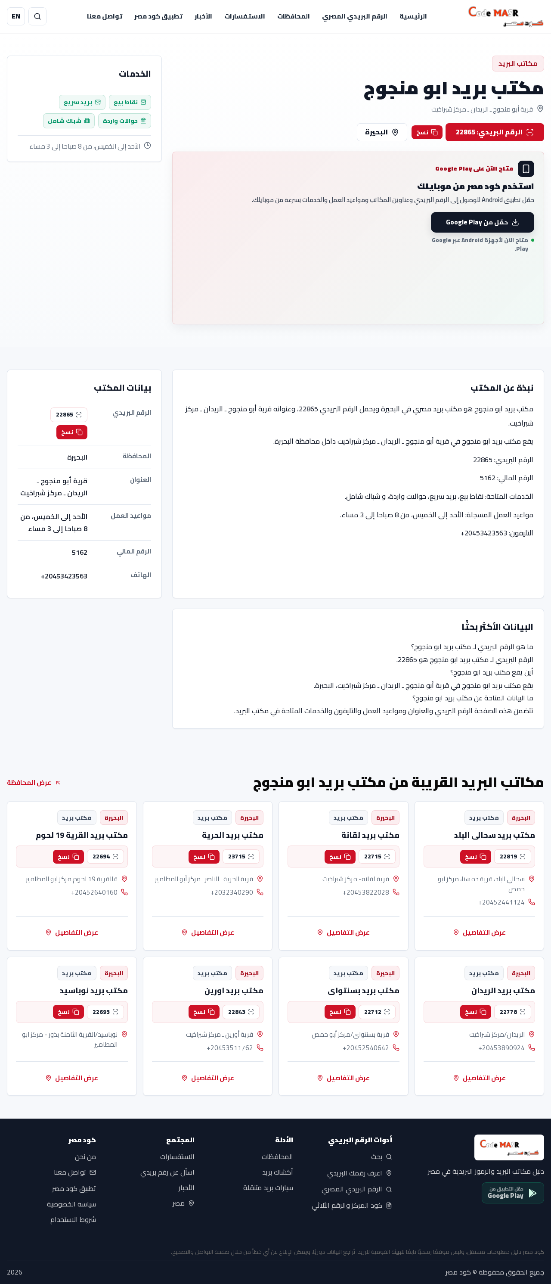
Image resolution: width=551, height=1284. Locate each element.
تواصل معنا (104, 16)
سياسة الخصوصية (71, 1204)
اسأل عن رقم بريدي (167, 1172)
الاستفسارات (244, 16)
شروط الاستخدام (73, 1219)
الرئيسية (413, 16)
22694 (101, 856)
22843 (236, 1011)
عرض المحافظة (29, 782)
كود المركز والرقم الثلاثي (347, 1206)
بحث (376, 1157)
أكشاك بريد (277, 1172)
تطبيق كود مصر (158, 16)
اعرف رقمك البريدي (354, 1173)
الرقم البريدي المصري (354, 16)
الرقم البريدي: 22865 (489, 131)
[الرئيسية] (505, 16)
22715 (372, 856)
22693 (101, 1011)
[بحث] (37, 16)
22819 (508, 856)
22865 (64, 414)
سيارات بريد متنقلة (268, 1188)
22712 (372, 1011)
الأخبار (203, 16)
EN (16, 15)
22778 (508, 1011)
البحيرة (376, 131)
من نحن (85, 1157)
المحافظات (293, 16)
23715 (236, 856)
